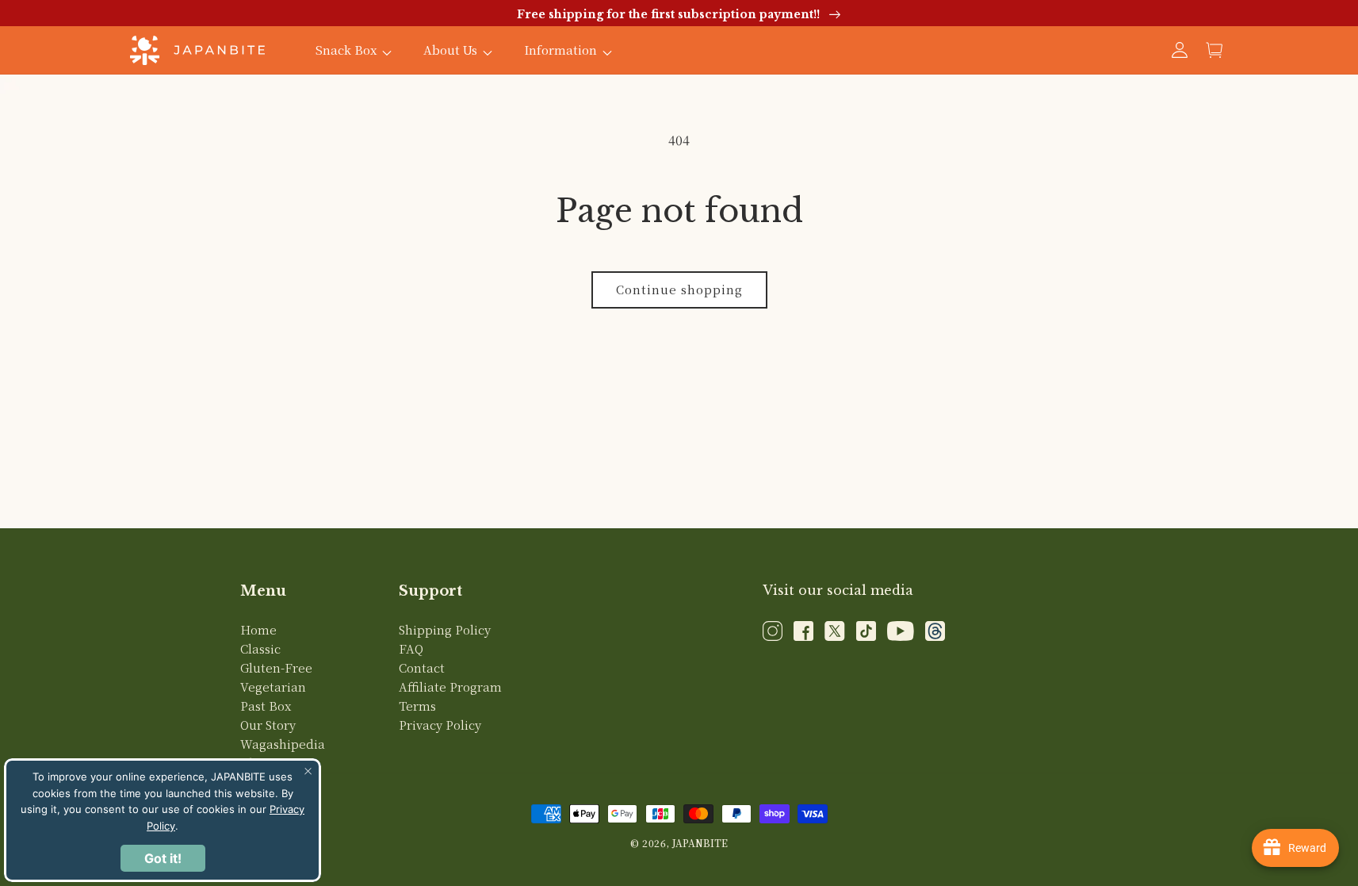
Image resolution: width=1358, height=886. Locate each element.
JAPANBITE (700, 843)
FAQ (411, 648)
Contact (422, 667)
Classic (260, 648)
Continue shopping (679, 289)
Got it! (163, 858)
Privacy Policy (440, 724)
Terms (417, 705)
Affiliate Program (450, 686)
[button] (1214, 50)
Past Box (265, 705)
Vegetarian (273, 686)
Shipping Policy (445, 629)
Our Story (268, 724)
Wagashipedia (282, 743)
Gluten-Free (276, 667)
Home (258, 629)
